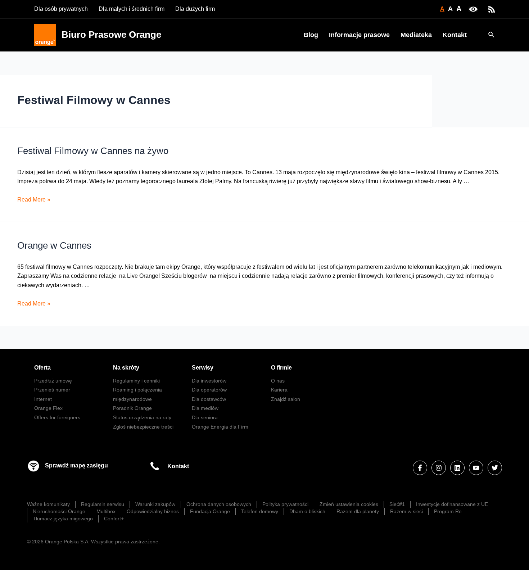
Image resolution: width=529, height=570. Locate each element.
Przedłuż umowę (53, 381)
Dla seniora (205, 417)
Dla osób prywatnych (61, 9)
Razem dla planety (357, 511)
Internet (43, 399)
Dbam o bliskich (307, 511)
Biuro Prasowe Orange (111, 34)
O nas (278, 381)
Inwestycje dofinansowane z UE (452, 504)
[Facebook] (420, 468)
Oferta (42, 368)
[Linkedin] (457, 468)
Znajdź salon (285, 399)
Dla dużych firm (195, 9)
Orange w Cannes (54, 245)
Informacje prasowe (359, 35)
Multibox (106, 511)
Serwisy (202, 368)
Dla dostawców (209, 399)
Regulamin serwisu (102, 504)
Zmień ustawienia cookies (349, 504)
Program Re (448, 511)
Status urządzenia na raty (142, 417)
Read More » (33, 199)
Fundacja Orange (210, 511)
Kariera (279, 390)
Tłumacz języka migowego (63, 518)
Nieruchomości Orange (59, 511)
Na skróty (126, 368)
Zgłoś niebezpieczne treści (143, 427)
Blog (311, 35)
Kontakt (455, 35)
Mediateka (416, 35)
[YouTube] (476, 468)
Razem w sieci (406, 511)
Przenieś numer (52, 390)
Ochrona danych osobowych (218, 504)
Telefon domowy (259, 511)
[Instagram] (438, 468)
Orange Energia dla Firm (220, 427)
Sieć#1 (397, 504)
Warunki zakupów (155, 504)
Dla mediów (205, 408)
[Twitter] (495, 468)
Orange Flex (48, 408)
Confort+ (114, 518)
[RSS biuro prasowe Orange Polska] (491, 9)
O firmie (281, 368)
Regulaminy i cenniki (136, 381)
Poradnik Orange (132, 408)
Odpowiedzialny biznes (153, 511)
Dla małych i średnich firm (131, 9)
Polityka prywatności (285, 504)
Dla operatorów (209, 390)
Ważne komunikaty (48, 504)
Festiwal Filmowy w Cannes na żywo (92, 150)
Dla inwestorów (209, 381)
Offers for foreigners (57, 417)
